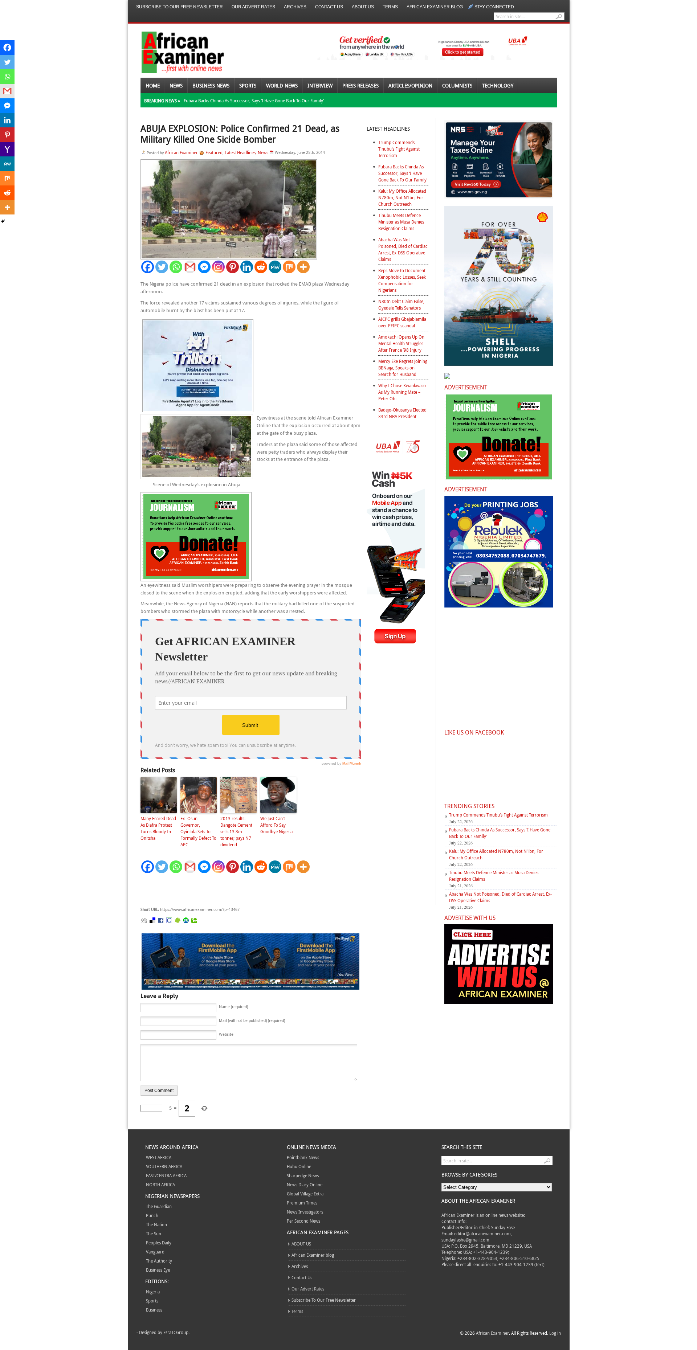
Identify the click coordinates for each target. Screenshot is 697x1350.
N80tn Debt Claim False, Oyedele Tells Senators (401, 304)
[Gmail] (190, 267)
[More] (303, 267)
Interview (320, 85)
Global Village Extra (305, 1193)
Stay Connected (494, 6)
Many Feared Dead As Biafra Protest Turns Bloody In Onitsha (158, 828)
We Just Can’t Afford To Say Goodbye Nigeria (276, 824)
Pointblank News (303, 1157)
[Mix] (289, 267)
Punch (152, 1215)
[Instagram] (218, 267)
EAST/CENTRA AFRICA (166, 1175)
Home (153, 85)
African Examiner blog (435, 6)
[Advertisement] (249, 890)
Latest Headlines (240, 152)
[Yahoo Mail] (7, 149)
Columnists (457, 85)
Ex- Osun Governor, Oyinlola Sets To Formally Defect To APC (198, 831)
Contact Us (329, 6)
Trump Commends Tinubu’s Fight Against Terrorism (399, 148)
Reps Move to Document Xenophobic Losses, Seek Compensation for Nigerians (402, 280)
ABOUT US (363, 6)
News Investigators (305, 1212)
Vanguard (155, 1252)
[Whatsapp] (176, 267)
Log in (555, 1333)
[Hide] (3, 221)
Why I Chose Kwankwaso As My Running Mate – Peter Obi (402, 391)
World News (282, 85)
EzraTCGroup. (176, 1332)
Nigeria (153, 1291)
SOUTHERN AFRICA (164, 1166)
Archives (295, 6)
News (176, 85)
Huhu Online (299, 1166)
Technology (497, 85)
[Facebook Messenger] (204, 267)
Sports (247, 85)
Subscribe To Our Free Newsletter (179, 6)
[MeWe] (275, 267)
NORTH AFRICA (160, 1184)
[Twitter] (161, 267)
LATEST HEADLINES (388, 129)
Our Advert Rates (253, 6)
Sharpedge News (303, 1175)
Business (154, 1310)
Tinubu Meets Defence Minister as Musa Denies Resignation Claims (401, 221)
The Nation (156, 1224)
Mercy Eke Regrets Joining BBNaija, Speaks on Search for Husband (402, 367)
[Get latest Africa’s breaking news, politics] (174, 52)
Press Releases (360, 85)
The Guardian (159, 1206)
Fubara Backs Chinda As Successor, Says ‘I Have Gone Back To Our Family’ (254, 100)
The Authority (159, 1261)
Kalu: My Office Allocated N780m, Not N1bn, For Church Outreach (402, 197)
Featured (214, 152)
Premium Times (302, 1203)
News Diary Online (304, 1184)
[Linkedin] (246, 267)
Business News (210, 85)
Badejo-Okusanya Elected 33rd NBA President (402, 413)
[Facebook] (147, 267)
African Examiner (181, 152)
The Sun (153, 1233)
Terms (390, 6)
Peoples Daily (158, 1242)
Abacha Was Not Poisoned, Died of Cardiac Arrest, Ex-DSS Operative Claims (403, 249)
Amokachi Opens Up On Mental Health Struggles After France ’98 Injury (401, 343)
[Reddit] (260, 267)
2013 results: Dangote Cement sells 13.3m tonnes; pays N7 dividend (236, 831)
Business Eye (158, 1270)
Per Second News (303, 1221)
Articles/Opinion (410, 85)
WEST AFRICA (158, 1157)
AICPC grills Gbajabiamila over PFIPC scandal (402, 322)
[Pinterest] (232, 267)
